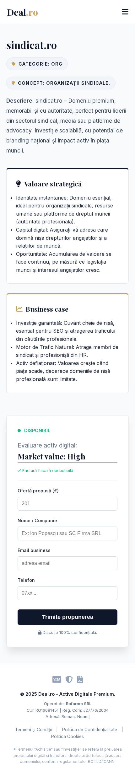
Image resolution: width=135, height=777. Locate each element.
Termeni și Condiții (33, 729)
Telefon (26, 580)
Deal (22, 12)
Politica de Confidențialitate (89, 729)
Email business (34, 550)
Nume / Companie (37, 520)
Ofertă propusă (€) (38, 490)
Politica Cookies (67, 736)
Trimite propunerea (67, 617)
